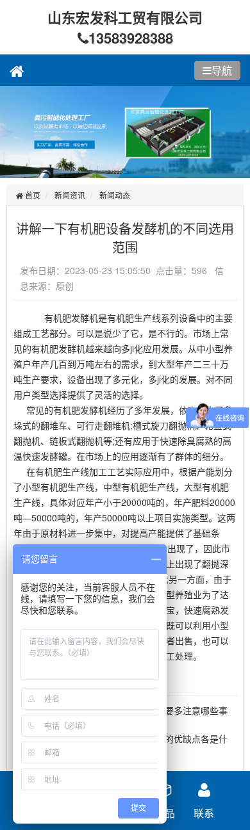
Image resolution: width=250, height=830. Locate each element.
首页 (31, 195)
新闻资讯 (69, 195)
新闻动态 (114, 195)
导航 (222, 70)
